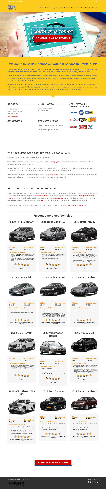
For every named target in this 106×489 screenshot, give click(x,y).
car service (53, 174)
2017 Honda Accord (53, 277)
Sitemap (89, 479)
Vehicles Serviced (91, 8)
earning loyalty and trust (58, 162)
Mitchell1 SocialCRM (15, 479)
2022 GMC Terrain (21, 333)
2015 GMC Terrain (84, 222)
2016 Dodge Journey (53, 222)
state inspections (83, 195)
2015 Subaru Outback (84, 277)
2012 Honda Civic (22, 277)
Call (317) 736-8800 (15, 1)
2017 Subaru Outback (84, 391)
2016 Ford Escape (53, 391)
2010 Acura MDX (84, 333)
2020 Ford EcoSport (22, 222)
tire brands (44, 200)
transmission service (59, 198)
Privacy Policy (95, 479)
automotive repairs (42, 195)
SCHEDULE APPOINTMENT (53, 462)
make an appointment (75, 205)
